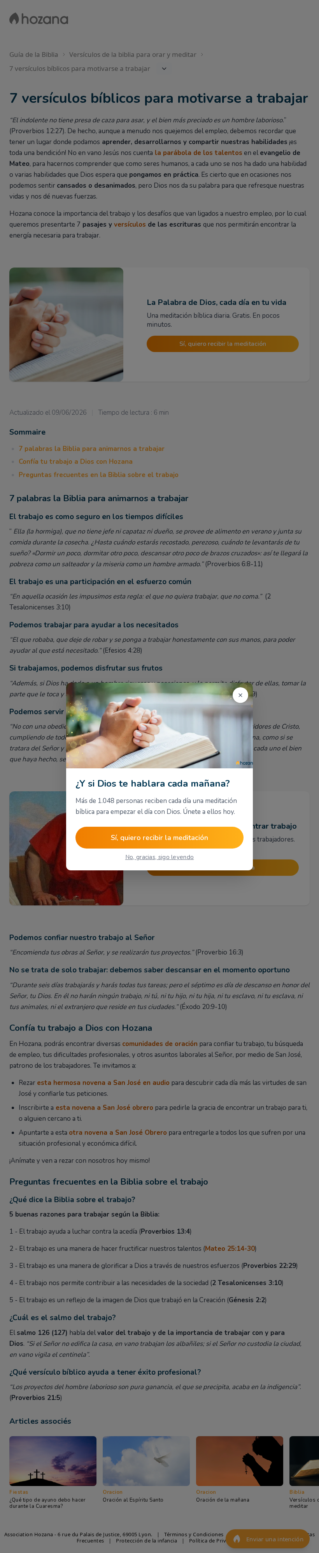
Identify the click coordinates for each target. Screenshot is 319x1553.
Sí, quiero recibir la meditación (159, 837)
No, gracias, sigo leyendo (159, 857)
